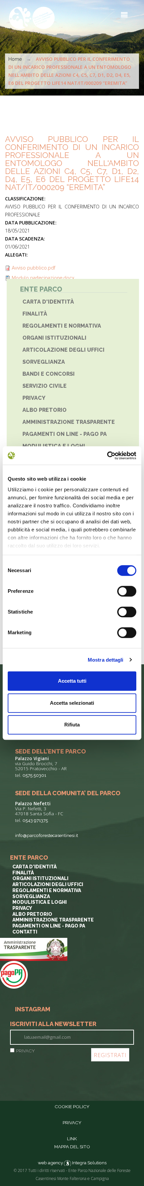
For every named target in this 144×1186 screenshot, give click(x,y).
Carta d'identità (48, 302)
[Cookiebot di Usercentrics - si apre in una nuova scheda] (107, 455)
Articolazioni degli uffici (47, 884)
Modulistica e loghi (39, 902)
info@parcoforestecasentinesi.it (46, 835)
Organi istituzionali (54, 338)
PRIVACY (25, 1050)
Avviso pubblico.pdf (33, 268)
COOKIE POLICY (72, 1106)
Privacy (34, 398)
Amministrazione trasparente (68, 422)
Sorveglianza (43, 362)
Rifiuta (72, 724)
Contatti (24, 932)
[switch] (126, 591)
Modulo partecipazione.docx (43, 278)
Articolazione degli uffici (63, 350)
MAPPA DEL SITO (72, 1146)
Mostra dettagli (106, 660)
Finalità (34, 314)
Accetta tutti (72, 681)
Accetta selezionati (72, 703)
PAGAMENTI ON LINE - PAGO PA (64, 434)
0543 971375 (35, 820)
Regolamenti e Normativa (61, 326)
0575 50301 (34, 775)
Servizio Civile (44, 386)
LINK (72, 1138)
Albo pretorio (44, 410)
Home (15, 59)
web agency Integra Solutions (72, 1162)
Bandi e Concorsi (48, 374)
